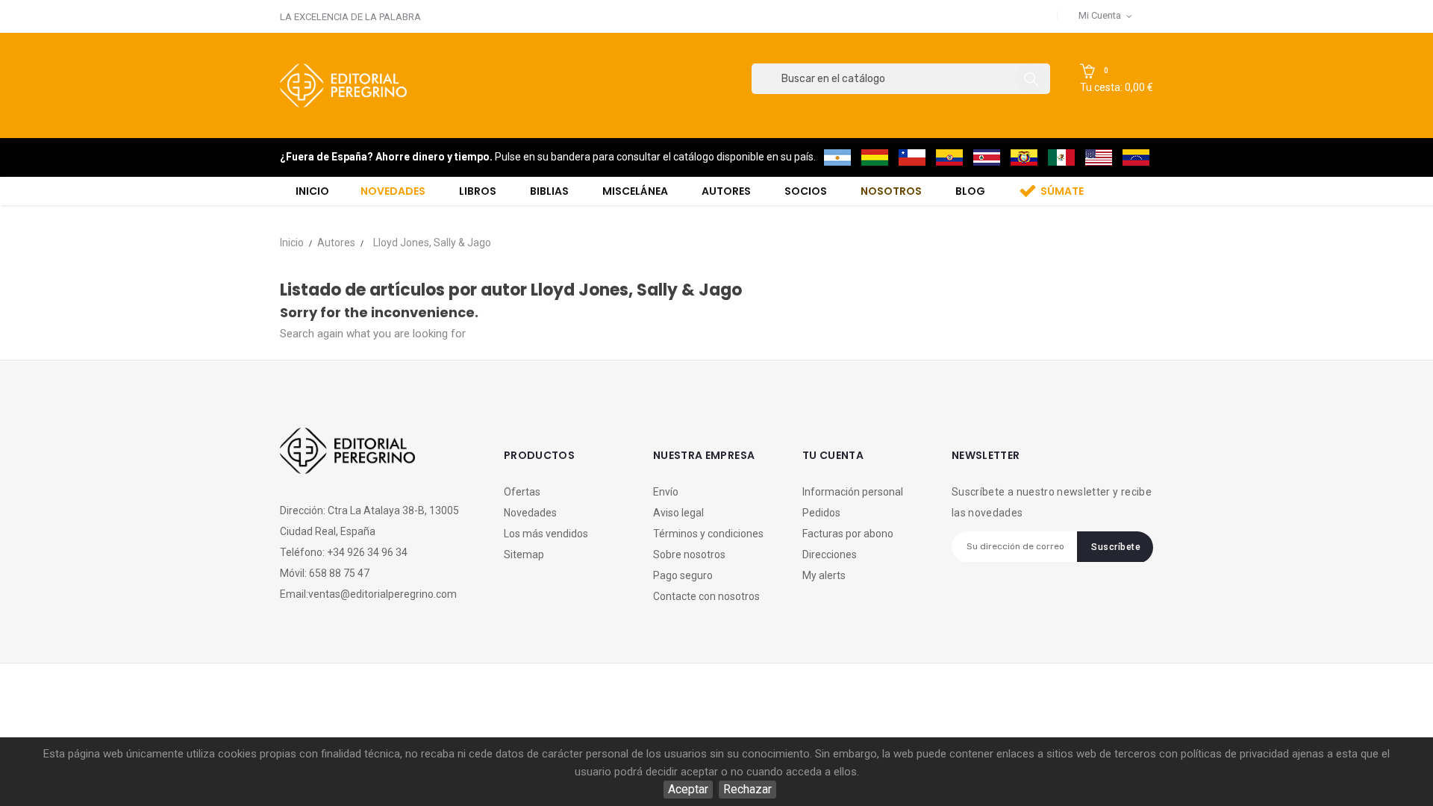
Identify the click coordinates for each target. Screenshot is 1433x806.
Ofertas (522, 492)
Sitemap (524, 554)
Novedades (530, 513)
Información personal (852, 492)
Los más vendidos (546, 534)
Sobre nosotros (689, 554)
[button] (1116, 79)
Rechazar (747, 789)
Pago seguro (683, 575)
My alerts (824, 575)
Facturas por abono (847, 534)
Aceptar (688, 789)
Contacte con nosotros (706, 596)
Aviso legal (678, 513)
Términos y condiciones (708, 534)
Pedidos (821, 513)
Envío (665, 492)
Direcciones (829, 554)
